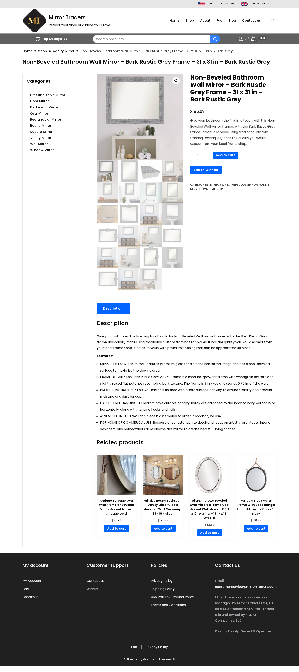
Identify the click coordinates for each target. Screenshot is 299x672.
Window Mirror (42, 150)
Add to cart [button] (116, 528)
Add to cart (225, 155)
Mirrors (216, 185)
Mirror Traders (67, 17)
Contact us (251, 20)
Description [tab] (112, 308)
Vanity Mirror (40, 137)
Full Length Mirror (44, 107)
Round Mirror (40, 125)
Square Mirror (41, 131)
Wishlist (93, 589)
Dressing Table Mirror (47, 95)
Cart (26, 589)
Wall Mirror (213, 189)
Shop (190, 20)
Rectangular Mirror (241, 185)
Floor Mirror (39, 101)
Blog (232, 20)
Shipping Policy (163, 589)
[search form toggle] (273, 20)
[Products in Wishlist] (247, 38)
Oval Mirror (39, 113)
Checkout (30, 597)
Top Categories (54, 39)
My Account (31, 580)
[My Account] (241, 38)
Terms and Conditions (168, 605)
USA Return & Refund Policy (172, 597)
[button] (176, 80)
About (205, 20)
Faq (219, 20)
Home (174, 20)
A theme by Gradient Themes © (149, 659)
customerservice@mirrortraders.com (246, 586)
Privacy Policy (162, 580)
